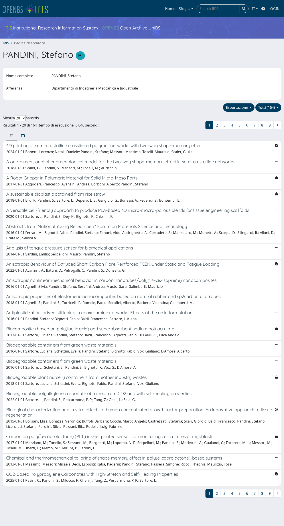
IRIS (6, 43)
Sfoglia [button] (184, 8)
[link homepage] (27, 8)
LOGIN (274, 8)
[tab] (11, 135)
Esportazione (237, 107)
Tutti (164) (267, 107)
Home (170, 8)
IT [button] (253, 8)
